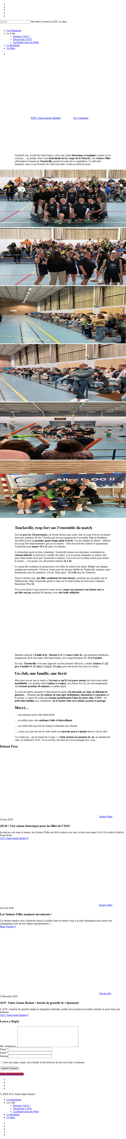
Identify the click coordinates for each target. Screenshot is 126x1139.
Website (4, 1056)
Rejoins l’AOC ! (21, 1105)
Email (4, 1052)
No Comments (80, 118)
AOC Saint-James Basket (46, 118)
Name (4, 1049)
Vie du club (72, 95)
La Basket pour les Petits (26, 1111)
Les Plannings (14, 1099)
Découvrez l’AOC (22, 1108)
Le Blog (11, 1117)
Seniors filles (54, 95)
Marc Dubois (7, 926)
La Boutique (13, 1114)
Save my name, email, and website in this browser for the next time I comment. (44, 1062)
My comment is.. (8, 1046)
